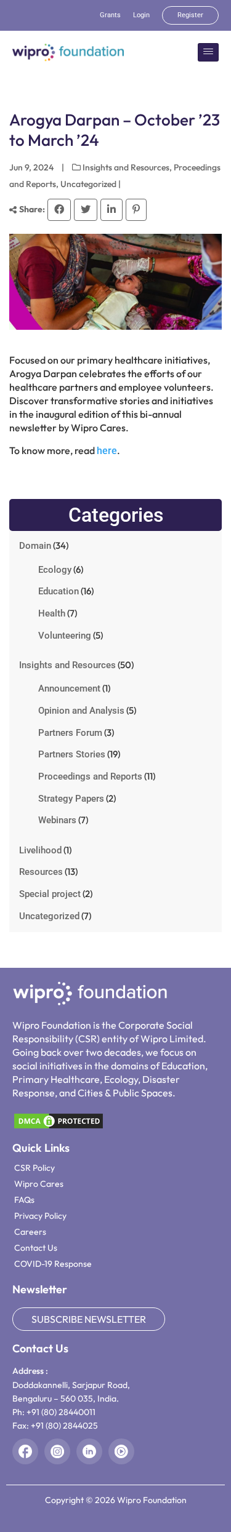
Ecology (54, 569)
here (107, 451)
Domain (35, 545)
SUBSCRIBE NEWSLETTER (88, 1319)
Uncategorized (88, 184)
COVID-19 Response (53, 1263)
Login (141, 15)
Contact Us (35, 1247)
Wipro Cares (38, 1183)
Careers (30, 1231)
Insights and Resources (126, 167)
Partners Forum (70, 732)
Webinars (57, 820)
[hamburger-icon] (208, 52)
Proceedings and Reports (90, 776)
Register (190, 15)
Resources (41, 871)
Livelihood (40, 850)
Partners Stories (71, 754)
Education (58, 591)
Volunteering (64, 635)
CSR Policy (34, 1167)
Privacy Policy (40, 1215)
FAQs (24, 1199)
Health (51, 613)
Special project (50, 894)
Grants (110, 15)
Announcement (69, 688)
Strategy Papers (71, 798)
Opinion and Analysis (81, 710)
